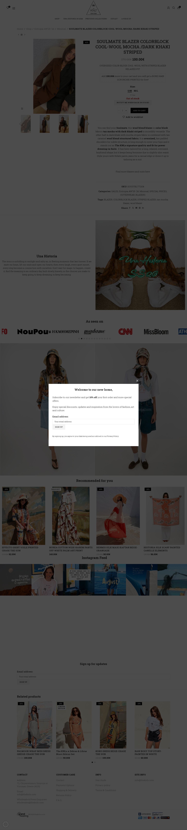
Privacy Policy (112, 436)
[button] (5, 824)
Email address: (60, 416)
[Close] (137, 380)
